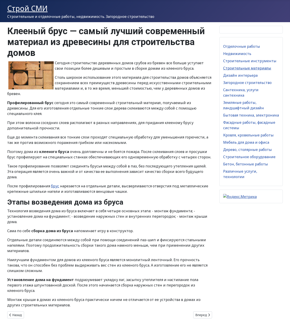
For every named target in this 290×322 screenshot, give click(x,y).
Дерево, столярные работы (247, 149)
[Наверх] (282, 313)
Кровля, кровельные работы (248, 135)
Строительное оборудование (249, 156)
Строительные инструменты (249, 60)
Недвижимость (237, 53)
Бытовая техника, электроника (251, 115)
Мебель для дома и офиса (246, 142)
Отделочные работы (241, 46)
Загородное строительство (247, 82)
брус (55, 186)
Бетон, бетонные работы (245, 164)
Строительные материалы (247, 68)
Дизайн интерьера (240, 75)
